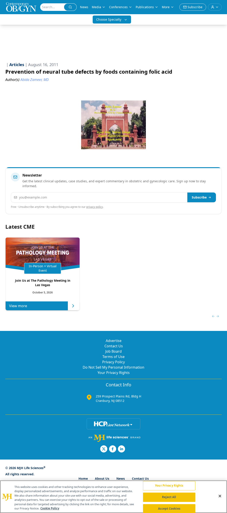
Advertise (113, 340)
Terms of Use (113, 356)
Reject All (169, 497)
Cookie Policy (49, 508)
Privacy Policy (113, 362)
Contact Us (113, 346)
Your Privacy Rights (114, 372)
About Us (102, 478)
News (84, 7)
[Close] (220, 496)
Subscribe (199, 197)
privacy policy (94, 207)
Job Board (113, 351)
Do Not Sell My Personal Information (113, 367)
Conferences (118, 7)
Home (83, 478)
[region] (113, 496)
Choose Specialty (108, 19)
